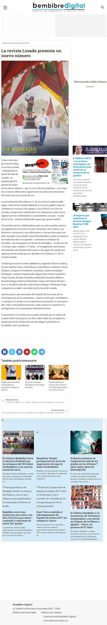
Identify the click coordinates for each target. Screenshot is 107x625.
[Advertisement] (37, 572)
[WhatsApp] (34, 352)
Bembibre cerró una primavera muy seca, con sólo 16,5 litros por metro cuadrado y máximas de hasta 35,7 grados (17, 517)
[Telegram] (41, 352)
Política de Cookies (51, 612)
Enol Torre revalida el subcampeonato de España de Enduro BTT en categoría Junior (52, 516)
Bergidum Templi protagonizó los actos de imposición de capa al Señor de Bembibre (51, 462)
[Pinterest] (27, 352)
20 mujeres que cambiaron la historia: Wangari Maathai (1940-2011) (82, 221)
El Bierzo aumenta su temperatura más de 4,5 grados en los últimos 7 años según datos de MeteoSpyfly (84, 464)
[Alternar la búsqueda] (102, 7)
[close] (5, 8)
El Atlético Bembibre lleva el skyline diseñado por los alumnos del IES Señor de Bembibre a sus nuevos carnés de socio (18, 464)
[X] (12, 352)
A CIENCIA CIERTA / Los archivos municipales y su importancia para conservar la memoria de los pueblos (82, 167)
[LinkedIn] (19, 352)
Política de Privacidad (24, 612)
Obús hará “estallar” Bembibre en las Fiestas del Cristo (35, 384)
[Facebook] (4, 352)
